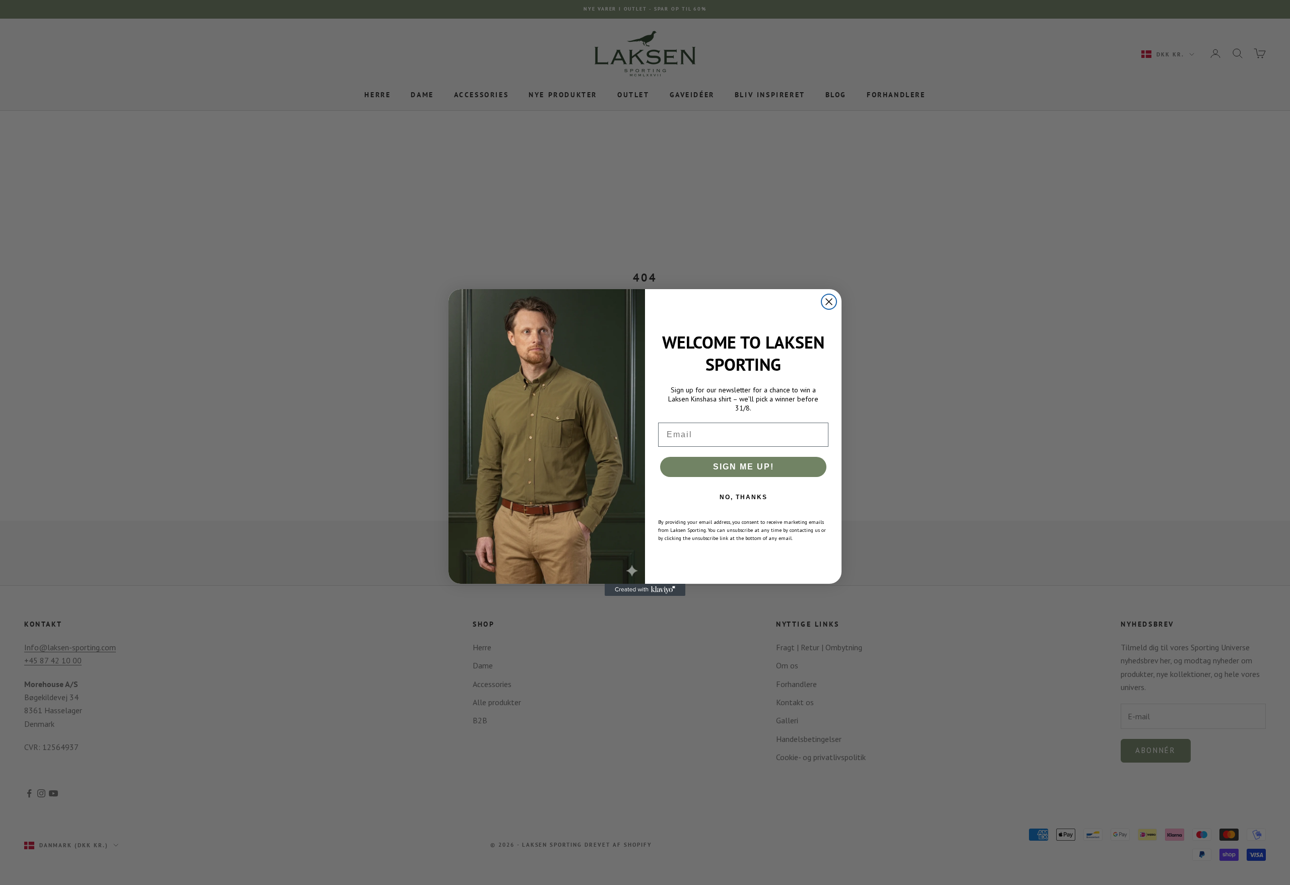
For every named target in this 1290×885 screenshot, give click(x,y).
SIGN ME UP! (743, 466)
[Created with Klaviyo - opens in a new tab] (645, 590)
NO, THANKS (743, 497)
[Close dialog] (828, 301)
